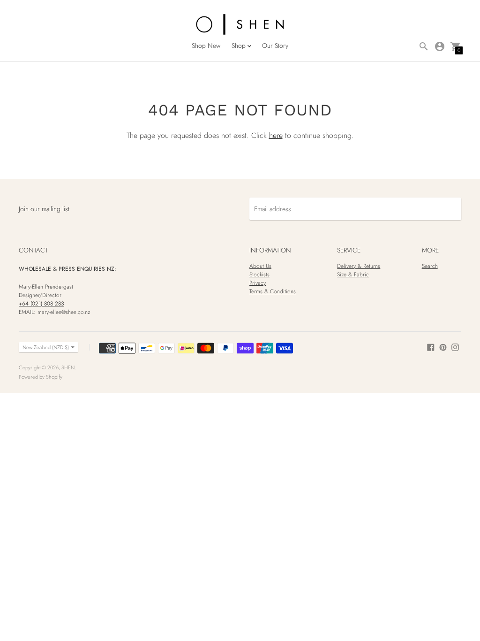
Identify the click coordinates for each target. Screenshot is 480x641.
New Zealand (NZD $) (45, 347)
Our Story (275, 45)
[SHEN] (240, 25)
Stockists (259, 274)
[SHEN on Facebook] (431, 346)
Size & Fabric (353, 274)
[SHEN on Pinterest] (443, 346)
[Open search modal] (423, 46)
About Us (260, 266)
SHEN (68, 367)
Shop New (206, 45)
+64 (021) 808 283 (41, 303)
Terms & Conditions (272, 291)
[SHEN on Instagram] (455, 346)
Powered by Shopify (40, 377)
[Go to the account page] (439, 46)
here (276, 135)
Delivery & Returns (358, 266)
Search (430, 266)
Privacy (257, 283)
